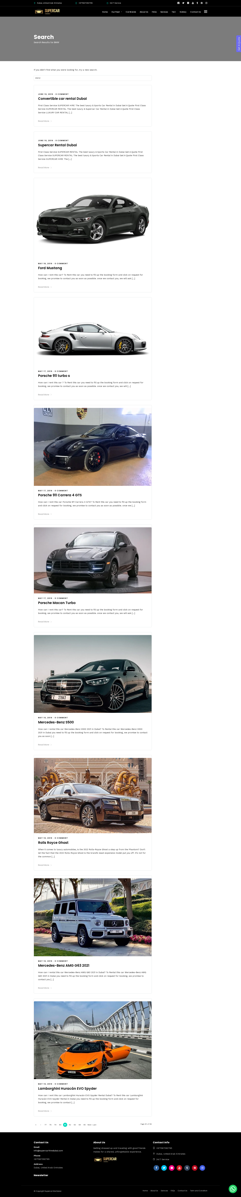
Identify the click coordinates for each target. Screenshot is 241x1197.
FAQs (154, 12)
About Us (144, 12)
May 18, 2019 (45, 263)
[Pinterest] (202, 3)
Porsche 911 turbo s (54, 375)
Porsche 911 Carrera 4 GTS (60, 495)
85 (85, 1125)
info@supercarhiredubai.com (48, 1150)
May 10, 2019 (45, 717)
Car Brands (131, 12)
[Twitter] (164, 1168)
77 (46, 1125)
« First (36, 1125)
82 (70, 1125)
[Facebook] (156, 1168)
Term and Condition (198, 1190)
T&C (174, 12)
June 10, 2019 (45, 94)
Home (105, 12)
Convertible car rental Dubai (62, 98)
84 (80, 1125)
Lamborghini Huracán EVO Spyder (67, 1088)
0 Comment (62, 94)
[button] (233, 1189)
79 (55, 1125)
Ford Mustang (50, 268)
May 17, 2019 (45, 371)
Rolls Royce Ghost (53, 842)
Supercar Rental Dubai (57, 145)
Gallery (183, 12)
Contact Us (195, 12)
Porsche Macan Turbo (57, 603)
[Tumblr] (197, 3)
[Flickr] (188, 3)
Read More (43, 121)
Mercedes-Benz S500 (56, 722)
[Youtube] (193, 3)
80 (60, 1125)
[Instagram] (206, 3)
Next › (89, 1125)
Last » (94, 1125)
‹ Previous (41, 1125)
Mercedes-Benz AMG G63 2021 (63, 965)
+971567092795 (86, 3)
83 (75, 1125)
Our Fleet (115, 12)
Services (164, 12)
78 (50, 1125)
